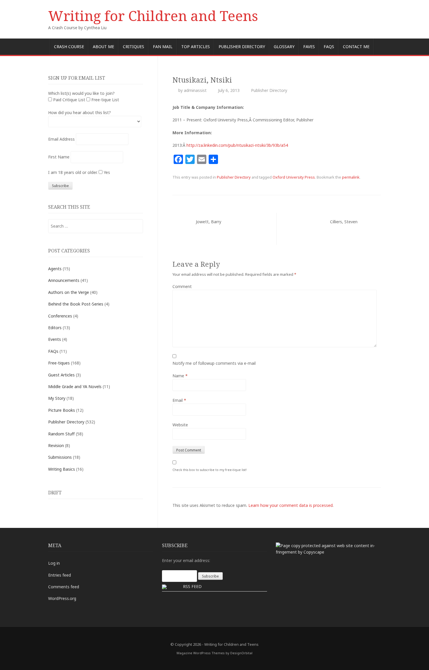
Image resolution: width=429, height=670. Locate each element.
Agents (55, 268)
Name (180, 375)
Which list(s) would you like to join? (81, 93)
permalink (351, 177)
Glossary (284, 46)
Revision (56, 445)
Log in (54, 563)
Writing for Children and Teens (153, 15)
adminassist (195, 90)
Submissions (60, 457)
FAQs (329, 46)
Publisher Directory (242, 46)
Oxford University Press (294, 177)
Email (179, 400)
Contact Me (356, 46)
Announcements (63, 280)
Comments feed (63, 586)
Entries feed (59, 575)
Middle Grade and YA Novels (75, 386)
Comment (182, 286)
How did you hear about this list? (79, 112)
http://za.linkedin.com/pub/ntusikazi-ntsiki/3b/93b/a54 (237, 145)
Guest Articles (61, 375)
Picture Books (61, 410)
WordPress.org (62, 598)
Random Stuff (61, 434)
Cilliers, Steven (344, 221)
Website (180, 425)
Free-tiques (59, 363)
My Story (56, 398)
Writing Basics (61, 469)
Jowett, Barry (208, 221)
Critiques (133, 46)
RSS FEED (192, 586)
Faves (309, 46)
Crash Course (69, 46)
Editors (55, 327)
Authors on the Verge (68, 292)
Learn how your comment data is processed (290, 505)
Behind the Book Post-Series (75, 304)
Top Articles (195, 46)
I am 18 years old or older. (72, 172)
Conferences (60, 316)
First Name (58, 157)
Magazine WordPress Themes (201, 653)
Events (54, 339)
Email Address (61, 139)
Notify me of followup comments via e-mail (214, 363)
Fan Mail (162, 46)
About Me (103, 46)
